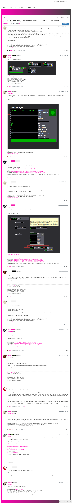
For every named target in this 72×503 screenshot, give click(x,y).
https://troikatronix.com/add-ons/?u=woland (34, 171)
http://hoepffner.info (19, 489)
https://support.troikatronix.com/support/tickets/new (26, 168)
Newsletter (31, 7)
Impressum (64, 1)
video (43, 469)
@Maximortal (14, 411)
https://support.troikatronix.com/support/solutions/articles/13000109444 (30, 172)
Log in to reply (65, 23)
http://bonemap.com (11, 75)
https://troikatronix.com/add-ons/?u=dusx (15, 449)
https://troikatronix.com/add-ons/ (17, 171)
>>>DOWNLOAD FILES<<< (14, 254)
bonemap (9, 55)
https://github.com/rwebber (12, 452)
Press (55, 1)
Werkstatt (22, 7)
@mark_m (18, 55)
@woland (10, 183)
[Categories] (4, 17)
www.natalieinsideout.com (12, 47)
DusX (9, 434)
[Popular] (11, 17)
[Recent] (8, 17)
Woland (9, 160)
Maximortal (10, 387)
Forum (11, 7)
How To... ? (7, 23)
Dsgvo (59, 1)
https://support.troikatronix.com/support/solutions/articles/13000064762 (28, 170)
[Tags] (14, 17)
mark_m (9, 26)
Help (16, 7)
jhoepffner (10, 482)
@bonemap (14, 91)
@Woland (13, 181)
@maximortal (11, 413)
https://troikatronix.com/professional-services (16, 443)
